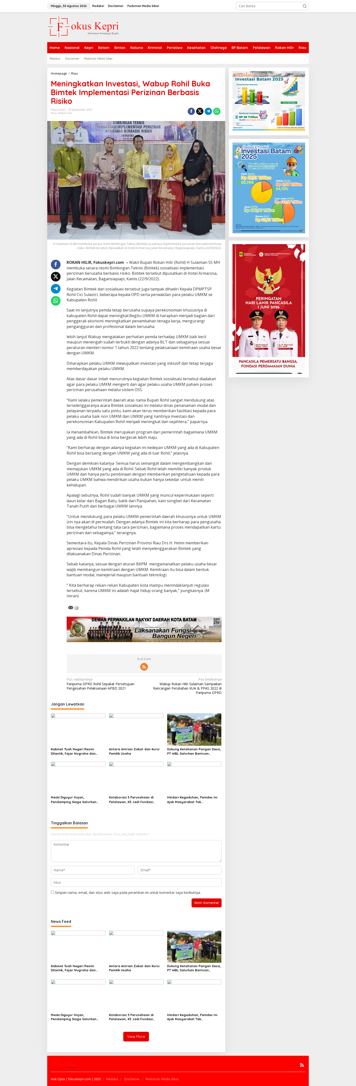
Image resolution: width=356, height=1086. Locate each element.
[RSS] (144, 667)
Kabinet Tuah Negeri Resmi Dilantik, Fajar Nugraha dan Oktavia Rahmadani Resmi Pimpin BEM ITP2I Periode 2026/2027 (77, 751)
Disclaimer (132, 1079)
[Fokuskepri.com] (83, 26)
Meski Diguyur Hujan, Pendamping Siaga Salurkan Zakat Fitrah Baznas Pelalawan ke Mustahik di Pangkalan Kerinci (77, 799)
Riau (54, 113)
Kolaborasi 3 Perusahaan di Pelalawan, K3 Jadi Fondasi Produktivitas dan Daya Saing (133, 799)
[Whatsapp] (216, 111)
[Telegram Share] (208, 111)
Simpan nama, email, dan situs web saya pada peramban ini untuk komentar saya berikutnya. (128, 892)
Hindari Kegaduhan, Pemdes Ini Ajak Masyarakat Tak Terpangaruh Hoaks (192, 799)
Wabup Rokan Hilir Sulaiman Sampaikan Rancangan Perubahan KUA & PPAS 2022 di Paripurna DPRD (187, 686)
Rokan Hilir (65, 113)
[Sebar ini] (191, 111)
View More (136, 1036)
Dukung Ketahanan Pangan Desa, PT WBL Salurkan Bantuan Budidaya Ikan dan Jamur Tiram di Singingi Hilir (194, 751)
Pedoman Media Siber (162, 1079)
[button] (305, 6)
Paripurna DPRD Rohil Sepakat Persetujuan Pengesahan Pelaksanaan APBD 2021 (100, 683)
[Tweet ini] (199, 111)
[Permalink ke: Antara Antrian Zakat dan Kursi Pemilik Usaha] (136, 729)
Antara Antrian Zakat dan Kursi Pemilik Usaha (134, 751)
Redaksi (112, 1079)
